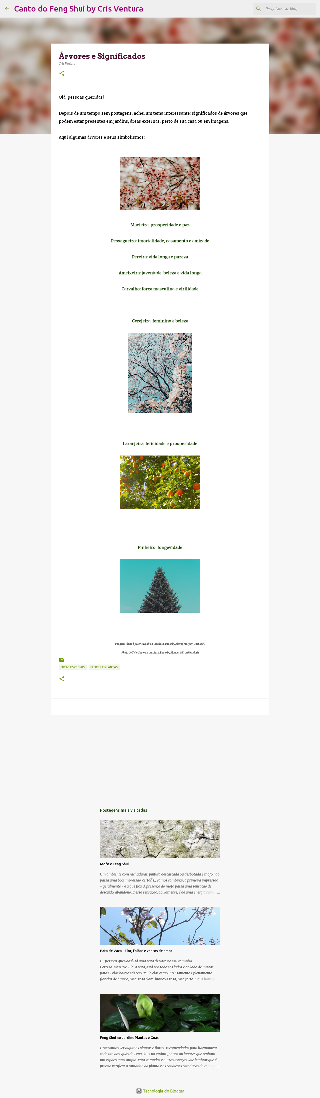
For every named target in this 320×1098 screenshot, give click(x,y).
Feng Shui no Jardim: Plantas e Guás (129, 1038)
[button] (62, 73)
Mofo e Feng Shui (114, 864)
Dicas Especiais (73, 667)
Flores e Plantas (104, 667)
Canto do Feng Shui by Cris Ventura (78, 8)
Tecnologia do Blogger (163, 1091)
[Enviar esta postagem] (62, 661)
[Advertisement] (160, 757)
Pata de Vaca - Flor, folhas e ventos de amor (136, 951)
